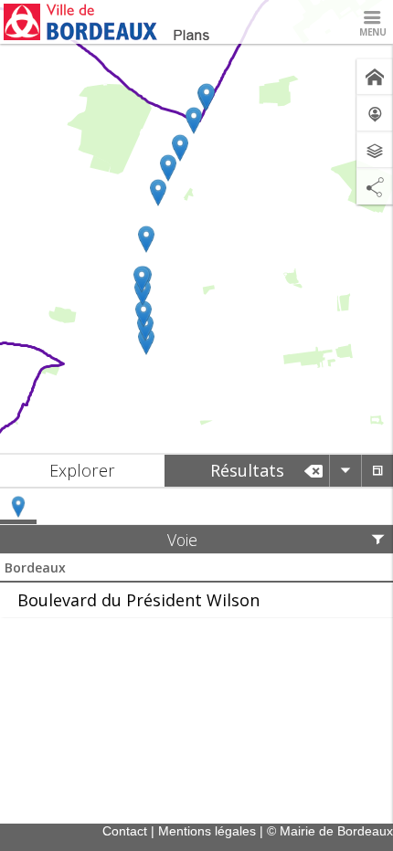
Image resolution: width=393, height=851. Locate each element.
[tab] (82, 471)
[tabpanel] (196, 553)
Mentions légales (207, 831)
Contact (124, 831)
